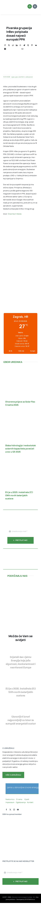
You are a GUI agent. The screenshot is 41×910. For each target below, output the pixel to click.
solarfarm (21, 77)
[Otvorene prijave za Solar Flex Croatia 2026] (20, 369)
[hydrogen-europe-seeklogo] (8, 840)
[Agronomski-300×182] (20, 599)
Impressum (10, 802)
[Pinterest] (32, 45)
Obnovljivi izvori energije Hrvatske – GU (23, 897)
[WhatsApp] (20, 45)
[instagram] (14, 809)
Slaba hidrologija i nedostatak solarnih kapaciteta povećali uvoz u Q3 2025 (20, 448)
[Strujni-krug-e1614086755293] (20, 583)
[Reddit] (13, 45)
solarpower (29, 77)
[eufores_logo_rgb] (6, 846)
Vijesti (27, 799)
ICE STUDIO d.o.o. (30, 899)
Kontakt (30, 802)
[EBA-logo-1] (8, 831)
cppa (13, 77)
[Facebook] (5, 45)
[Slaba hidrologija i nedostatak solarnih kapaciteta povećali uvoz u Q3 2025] (20, 413)
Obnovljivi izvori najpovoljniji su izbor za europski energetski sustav (20, 720)
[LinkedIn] (17, 45)
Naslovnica (10, 799)
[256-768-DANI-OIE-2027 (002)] (20, 225)
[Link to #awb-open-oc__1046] (29, 6)
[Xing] (5, 48)
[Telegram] (24, 45)
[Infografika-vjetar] (20, 551)
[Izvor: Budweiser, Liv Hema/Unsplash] (20, 51)
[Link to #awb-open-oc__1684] (35, 6)
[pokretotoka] (20, 591)
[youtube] (18, 809)
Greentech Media (15, 214)
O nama (19, 799)
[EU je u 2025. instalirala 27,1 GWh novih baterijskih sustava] (20, 460)
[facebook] (6, 809)
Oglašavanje (20, 802)
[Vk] (36, 45)
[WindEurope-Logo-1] (8, 819)
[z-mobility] (20, 615)
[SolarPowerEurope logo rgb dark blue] (8, 827)
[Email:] (22, 48)
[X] (9, 45)
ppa (16, 77)
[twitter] (10, 809)
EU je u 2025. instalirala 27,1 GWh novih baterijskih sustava (19, 495)
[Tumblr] (28, 45)
